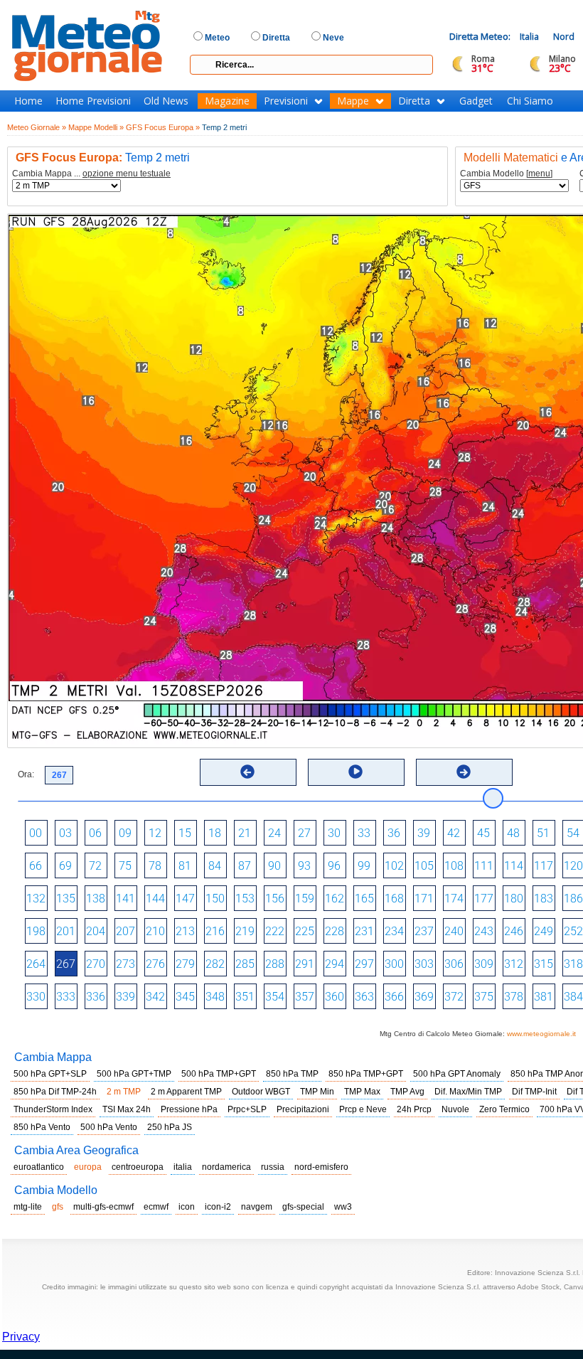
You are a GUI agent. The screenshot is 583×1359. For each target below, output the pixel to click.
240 (454, 931)
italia (182, 1167)
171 (424, 898)
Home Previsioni (93, 101)
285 (245, 964)
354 (274, 996)
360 (334, 996)
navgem (256, 1207)
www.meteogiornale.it (541, 1034)
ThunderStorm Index (53, 1109)
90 (274, 866)
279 (185, 964)
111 (483, 866)
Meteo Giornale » (36, 127)
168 (394, 898)
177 (483, 898)
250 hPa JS (169, 1127)
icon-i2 (218, 1207)
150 (215, 898)
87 (244, 866)
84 (214, 866)
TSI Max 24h (126, 1109)
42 (453, 833)
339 (125, 996)
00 (35, 833)
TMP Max (362, 1092)
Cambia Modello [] (506, 173)
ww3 (343, 1207)
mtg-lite (28, 1207)
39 (423, 833)
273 (125, 964)
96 (334, 866)
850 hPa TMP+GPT (365, 1074)
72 (95, 866)
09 (125, 833)
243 (483, 931)
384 (573, 996)
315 (543, 964)
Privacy (21, 1337)
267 (65, 964)
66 (35, 866)
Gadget (476, 101)
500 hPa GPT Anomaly (457, 1074)
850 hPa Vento (42, 1127)
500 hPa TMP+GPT (218, 1074)
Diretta (414, 101)
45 (483, 833)
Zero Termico (504, 1109)
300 (394, 964)
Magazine (227, 101)
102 (394, 866)
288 (274, 964)
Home (28, 101)
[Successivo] (463, 772)
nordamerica (226, 1167)
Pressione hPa (189, 1109)
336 (95, 996)
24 (274, 833)
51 (543, 833)
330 (36, 996)
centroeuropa (138, 1167)
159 (304, 898)
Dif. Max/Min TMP (468, 1092)
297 (364, 964)
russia (272, 1167)
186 (573, 898)
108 (454, 866)
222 (274, 931)
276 (155, 964)
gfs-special (303, 1207)
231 (364, 931)
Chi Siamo (530, 101)
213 (185, 931)
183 (543, 898)
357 (304, 996)
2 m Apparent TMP (186, 1092)
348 (215, 996)
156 (274, 898)
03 (65, 833)
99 (364, 866)
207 (125, 931)
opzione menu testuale (126, 173)
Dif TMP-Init (534, 1092)
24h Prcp (414, 1109)
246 (513, 931)
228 (334, 931)
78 (155, 866)
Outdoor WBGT (261, 1092)
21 (244, 833)
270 (95, 964)
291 (304, 964)
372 (454, 996)
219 (245, 931)
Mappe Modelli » (96, 127)
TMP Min (317, 1092)
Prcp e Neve (363, 1109)
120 (573, 866)
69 (65, 866)
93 (304, 866)
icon (186, 1207)
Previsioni (286, 101)
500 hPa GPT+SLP (50, 1074)
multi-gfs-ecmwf (103, 1207)
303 (424, 964)
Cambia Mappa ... (91, 173)
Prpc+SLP (247, 1109)
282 (215, 964)
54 (573, 833)
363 (364, 996)
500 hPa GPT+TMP (134, 1074)
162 (334, 898)
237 (424, 931)
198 (36, 931)
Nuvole (455, 1109)
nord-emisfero (321, 1167)
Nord (563, 37)
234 (394, 931)
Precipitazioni (303, 1109)
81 (184, 866)
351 (245, 996)
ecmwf (156, 1207)
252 (573, 931)
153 (245, 898)
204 (95, 931)
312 (513, 964)
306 (454, 964)
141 (125, 898)
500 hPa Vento (108, 1127)
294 (334, 964)
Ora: (26, 774)
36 (393, 833)
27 (304, 833)
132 (36, 898)
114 (513, 866)
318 (573, 964)
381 (543, 996)
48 (513, 833)
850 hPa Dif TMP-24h (55, 1092)
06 (95, 833)
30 (334, 833)
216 (215, 931)
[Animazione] (355, 772)
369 (424, 996)
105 (424, 866)
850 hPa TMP (292, 1074)
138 (95, 898)
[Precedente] (247, 772)
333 (65, 996)
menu (539, 173)
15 (184, 833)
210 (155, 931)
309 (483, 964)
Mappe (353, 101)
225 (304, 931)
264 (36, 964)
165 (364, 898)
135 (65, 898)
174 (454, 898)
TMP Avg (407, 1092)
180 (513, 898)
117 (543, 866)
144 (155, 898)
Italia (529, 37)
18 (214, 833)
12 (155, 833)
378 (513, 996)
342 (155, 996)
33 (364, 833)
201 (65, 931)
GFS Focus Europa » (163, 127)
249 (543, 931)
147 (185, 898)
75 (125, 866)
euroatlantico (39, 1167)
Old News (166, 101)
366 (394, 996)
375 (483, 996)
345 (185, 996)
